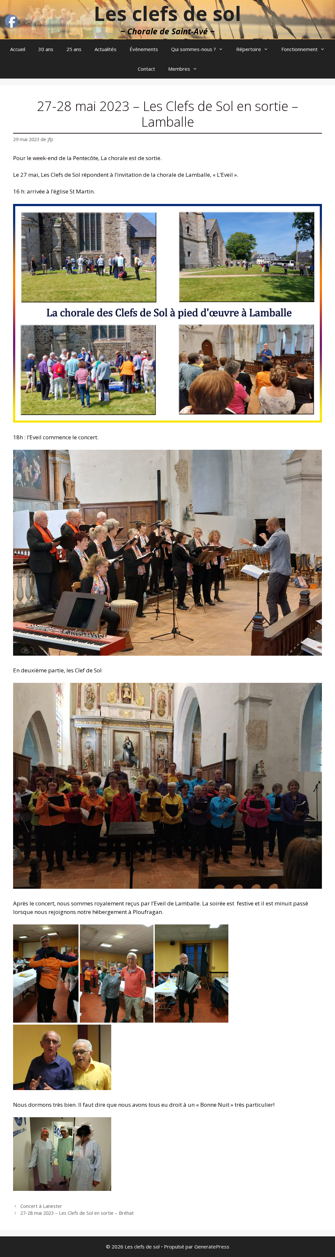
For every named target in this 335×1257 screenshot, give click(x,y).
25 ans (73, 49)
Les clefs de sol (167, 13)
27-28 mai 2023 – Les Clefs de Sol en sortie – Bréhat (77, 1213)
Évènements (144, 49)
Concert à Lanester (41, 1206)
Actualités (105, 49)
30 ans (45, 49)
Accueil (17, 49)
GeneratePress (211, 1246)
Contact (146, 68)
